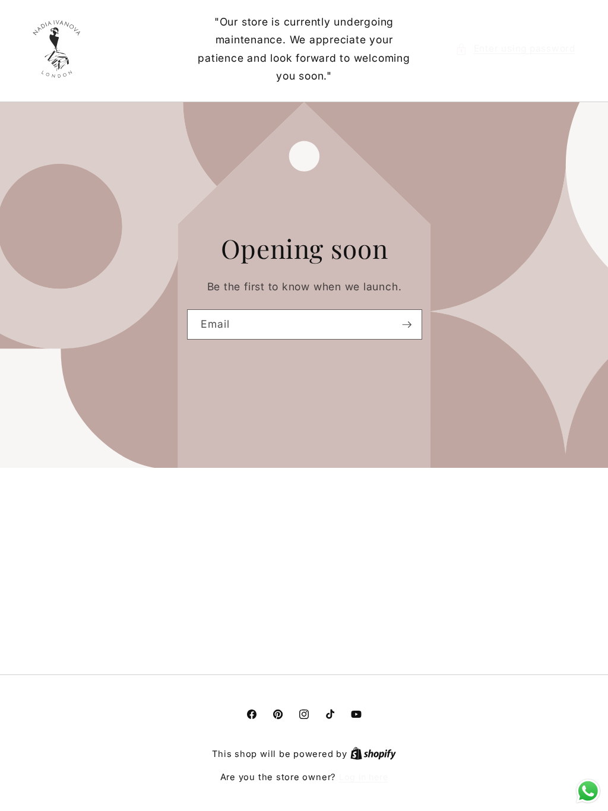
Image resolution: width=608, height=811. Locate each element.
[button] (515, 49)
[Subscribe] (406, 324)
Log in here (363, 777)
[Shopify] (373, 754)
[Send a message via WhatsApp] (588, 791)
